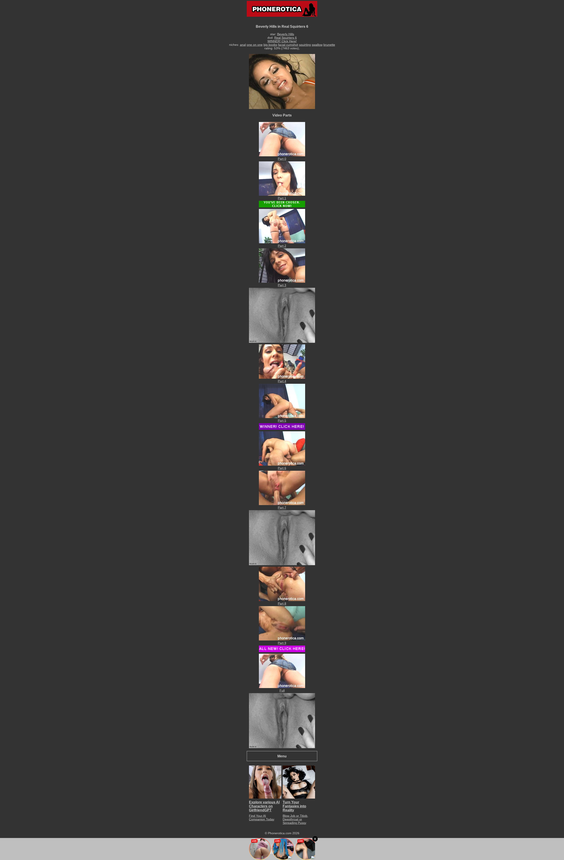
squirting (305, 44)
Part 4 (282, 381)
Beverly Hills (285, 34)
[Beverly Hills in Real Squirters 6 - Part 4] (282, 377)
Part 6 (282, 468)
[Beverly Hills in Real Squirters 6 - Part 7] (282, 504)
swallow (317, 44)
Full (282, 690)
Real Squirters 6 (285, 37)
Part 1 (282, 198)
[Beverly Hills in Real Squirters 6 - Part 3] (282, 281)
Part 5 (282, 420)
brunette (329, 44)
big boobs (270, 44)
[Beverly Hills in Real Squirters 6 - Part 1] (282, 194)
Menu (282, 756)
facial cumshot (288, 44)
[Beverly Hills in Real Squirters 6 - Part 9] (282, 639)
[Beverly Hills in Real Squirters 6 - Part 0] (282, 155)
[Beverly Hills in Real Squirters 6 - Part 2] (282, 242)
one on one (255, 44)
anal (243, 44)
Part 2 (282, 245)
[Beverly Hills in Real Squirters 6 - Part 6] (282, 464)
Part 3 (282, 285)
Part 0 (282, 159)
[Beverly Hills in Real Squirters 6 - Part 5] (282, 417)
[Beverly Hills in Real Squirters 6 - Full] (282, 687)
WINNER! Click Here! (282, 41)
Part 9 (282, 643)
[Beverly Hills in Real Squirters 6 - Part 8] (282, 600)
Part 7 (282, 507)
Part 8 (282, 603)
